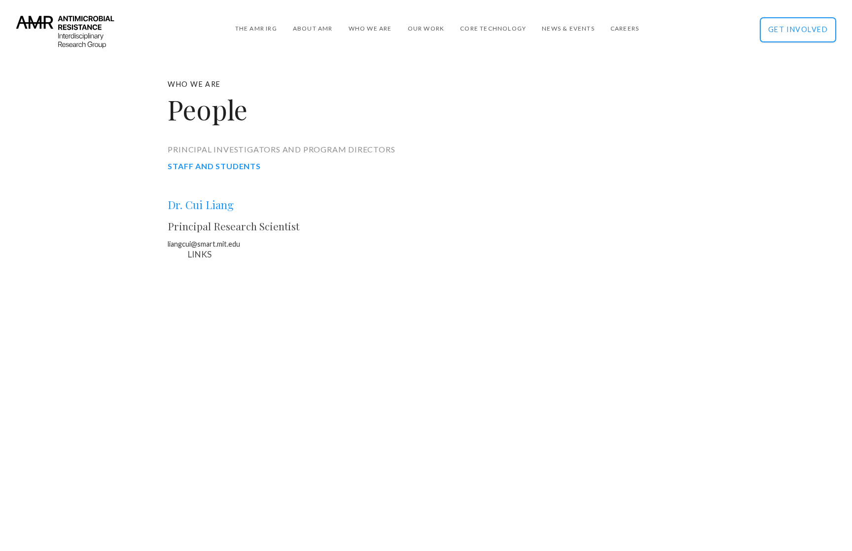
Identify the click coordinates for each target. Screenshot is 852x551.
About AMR (313, 28)
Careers (624, 28)
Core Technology (493, 28)
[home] (65, 40)
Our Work (426, 28)
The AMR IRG (256, 28)
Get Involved (798, 29)
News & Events (568, 28)
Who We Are (370, 28)
